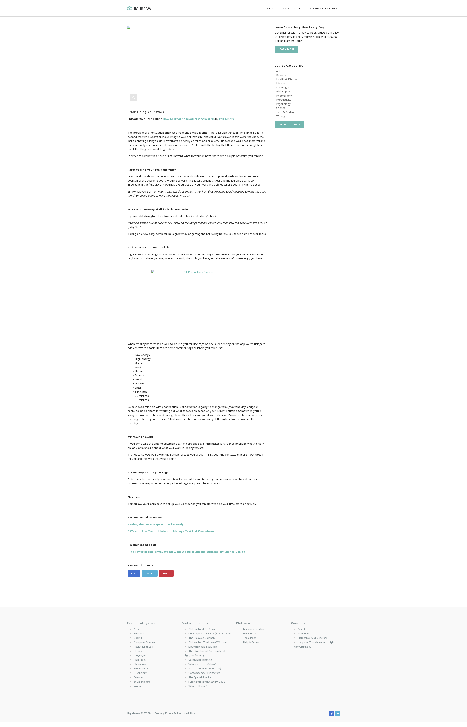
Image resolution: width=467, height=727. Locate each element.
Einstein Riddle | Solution (202, 646)
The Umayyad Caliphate (202, 637)
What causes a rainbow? (202, 664)
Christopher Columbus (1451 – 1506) (209, 633)
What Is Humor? (197, 685)
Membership (250, 633)
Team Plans (249, 637)
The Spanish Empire (199, 677)
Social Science (142, 681)
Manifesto (304, 633)
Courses (267, 8)
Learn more (286, 49)
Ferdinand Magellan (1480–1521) (207, 681)
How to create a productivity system (189, 119)
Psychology (283, 104)
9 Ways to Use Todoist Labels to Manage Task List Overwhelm (171, 531)
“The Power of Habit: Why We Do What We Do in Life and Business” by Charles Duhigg (186, 551)
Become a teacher (324, 8)
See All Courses (289, 124)
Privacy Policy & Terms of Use (174, 713)
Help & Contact (252, 642)
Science (280, 108)
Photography (284, 95)
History (281, 83)
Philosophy (283, 91)
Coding (138, 637)
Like (134, 573)
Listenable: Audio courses (312, 637)
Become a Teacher (253, 629)
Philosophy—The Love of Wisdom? (208, 642)
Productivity (283, 99)
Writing (280, 116)
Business (281, 75)
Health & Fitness (286, 79)
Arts (278, 71)
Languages (283, 87)
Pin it (166, 573)
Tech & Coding (285, 112)
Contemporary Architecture (204, 672)
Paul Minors (226, 119)
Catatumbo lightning (200, 659)
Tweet (149, 573)
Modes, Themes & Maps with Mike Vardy (156, 524)
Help (286, 8)
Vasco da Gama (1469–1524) (204, 668)
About (301, 629)
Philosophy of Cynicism (201, 629)
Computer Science (144, 642)
